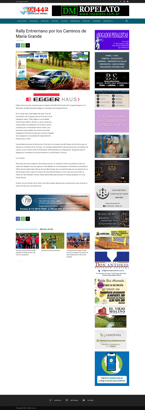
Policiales (33, 21)
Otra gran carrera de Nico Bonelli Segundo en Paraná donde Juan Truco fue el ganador (26, 253)
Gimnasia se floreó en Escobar (50, 250)
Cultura (64, 21)
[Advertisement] (74, 126)
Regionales (75, 21)
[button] (126, 21)
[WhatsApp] (23, 45)
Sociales (86, 21)
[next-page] (20, 261)
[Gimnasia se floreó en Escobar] (52, 241)
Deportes (45, 21)
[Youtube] (127, 1)
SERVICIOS (107, 21)
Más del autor (46, 229)
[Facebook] (120, 1)
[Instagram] (124, 1)
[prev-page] (17, 261)
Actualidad (21, 21)
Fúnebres (96, 21)
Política (55, 21)
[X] (28, 45)
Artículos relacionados (27, 229)
